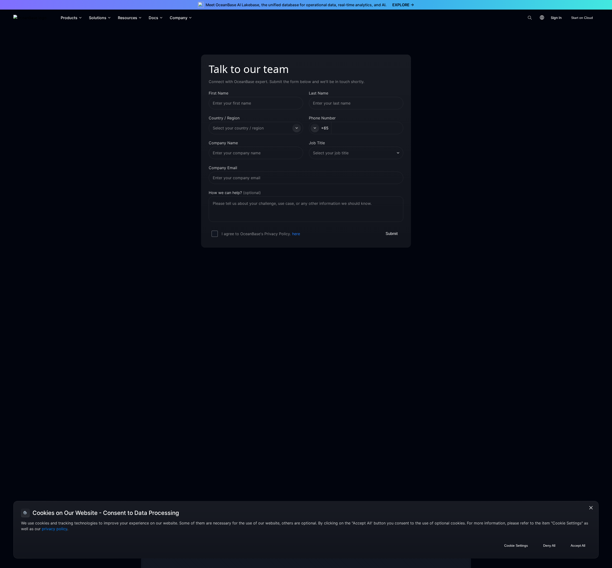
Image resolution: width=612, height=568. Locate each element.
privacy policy (54, 528)
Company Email (223, 167)
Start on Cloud (582, 18)
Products (69, 17)
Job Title (317, 142)
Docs (153, 17)
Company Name (223, 142)
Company (178, 17)
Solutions (97, 17)
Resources (127, 17)
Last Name (318, 93)
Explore (403, 4)
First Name (218, 93)
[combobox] (252, 128)
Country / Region (224, 118)
